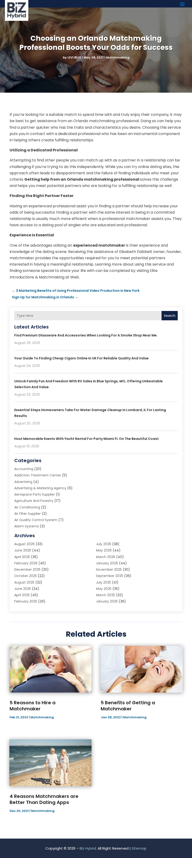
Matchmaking (117, 57)
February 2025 (25, 601)
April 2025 (22, 595)
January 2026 (107, 563)
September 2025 (109, 575)
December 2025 (27, 569)
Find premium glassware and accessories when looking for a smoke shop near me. (86, 335)
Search (169, 315)
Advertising (23, 481)
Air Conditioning (27, 507)
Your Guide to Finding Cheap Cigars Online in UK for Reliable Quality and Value (81, 358)
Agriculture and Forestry (33, 500)
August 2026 (24, 544)
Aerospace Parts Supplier (34, 494)
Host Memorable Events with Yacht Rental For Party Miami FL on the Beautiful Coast (86, 438)
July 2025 (103, 582)
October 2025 (25, 575)
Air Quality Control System (35, 520)
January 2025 (107, 601)
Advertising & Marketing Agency (40, 488)
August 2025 (24, 582)
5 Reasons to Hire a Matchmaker (32, 705)
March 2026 (105, 557)
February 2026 (25, 563)
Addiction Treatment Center (37, 475)
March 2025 (105, 595)
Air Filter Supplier (27, 513)
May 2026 (104, 550)
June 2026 (22, 550)
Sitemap (139, 848)
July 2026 (103, 544)
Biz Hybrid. (88, 848)
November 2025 (109, 569)
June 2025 (22, 588)
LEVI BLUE (74, 57)
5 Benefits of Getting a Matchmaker (128, 705)
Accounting (23, 469)
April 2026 (22, 557)
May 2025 (103, 588)
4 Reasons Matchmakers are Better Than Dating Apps (44, 799)
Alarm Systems (26, 526)
